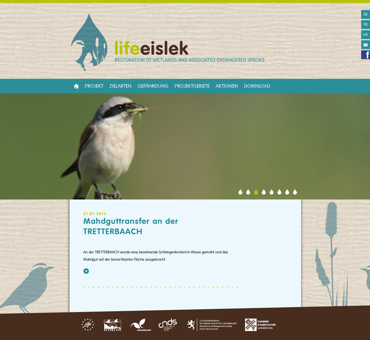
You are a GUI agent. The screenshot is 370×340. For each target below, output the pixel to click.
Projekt (94, 86)
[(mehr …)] (86, 271)
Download (257, 86)
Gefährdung (153, 86)
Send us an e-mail (365, 44)
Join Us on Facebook (365, 54)
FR (366, 24)
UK (365, 34)
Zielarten (120, 86)
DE (365, 14)
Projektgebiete (192, 86)
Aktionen (227, 86)
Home (76, 86)
